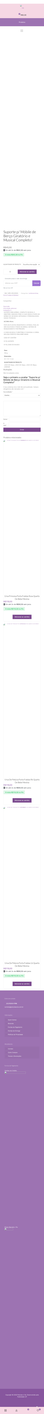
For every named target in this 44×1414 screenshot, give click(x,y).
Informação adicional (9, 308)
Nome (5, 419)
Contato (10, 1049)
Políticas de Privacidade (15, 1034)
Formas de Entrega (14, 1031)
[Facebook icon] (21, 2)
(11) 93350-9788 (11, 1003)
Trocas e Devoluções (14, 1056)
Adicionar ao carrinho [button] (22, 617)
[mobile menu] (41, 7)
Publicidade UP (22, 1397)
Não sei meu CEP (8, 288)
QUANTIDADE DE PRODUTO (12, 264)
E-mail (5, 424)
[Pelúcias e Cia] (22, 8)
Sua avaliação (8, 392)
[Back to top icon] (22, 1393)
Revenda (11, 1023)
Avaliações (7, 310)
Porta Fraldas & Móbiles (10, 295)
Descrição (6, 306)
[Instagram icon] (23, 2)
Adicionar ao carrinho (27, 272)
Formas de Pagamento (15, 1027)
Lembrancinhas (33, 293)
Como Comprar (12, 1052)
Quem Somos (12, 1020)
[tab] (22, 306)
